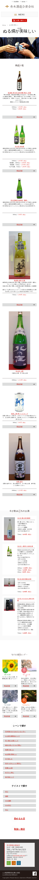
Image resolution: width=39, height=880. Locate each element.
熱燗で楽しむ (9, 750)
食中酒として (9, 777)
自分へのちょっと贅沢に (13, 763)
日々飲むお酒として (11, 740)
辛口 (6, 810)
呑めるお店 (19, 818)
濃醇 (6, 796)
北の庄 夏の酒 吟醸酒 (23, 518)
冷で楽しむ (8, 759)
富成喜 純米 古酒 (19, 280)
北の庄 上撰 (19, 371)
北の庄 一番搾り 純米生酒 (25, 546)
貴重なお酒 (8, 768)
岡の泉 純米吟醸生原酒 (24, 579)
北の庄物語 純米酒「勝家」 (19, 200)
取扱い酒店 (19, 829)
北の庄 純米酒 (19, 146)
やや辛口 (8, 805)
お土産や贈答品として (12, 736)
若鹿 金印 (19, 481)
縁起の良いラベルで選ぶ (13, 745)
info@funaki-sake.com (19, 855)
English (23, 1)
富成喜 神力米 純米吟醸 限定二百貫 (19, 93)
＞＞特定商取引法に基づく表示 (11, 872)
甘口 (6, 791)
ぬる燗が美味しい (11, 754)
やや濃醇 (8, 801)
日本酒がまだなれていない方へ (15, 731)
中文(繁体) (16, 1)
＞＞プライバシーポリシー (9, 874)
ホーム (4, 25)
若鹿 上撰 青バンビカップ (19, 414)
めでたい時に (9, 772)
